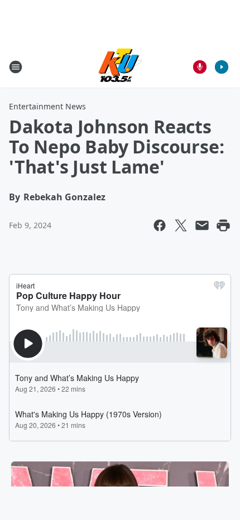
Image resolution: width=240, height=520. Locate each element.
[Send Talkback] (200, 67)
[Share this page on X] (181, 225)
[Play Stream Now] (221, 67)
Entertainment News (47, 106)
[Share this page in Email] (202, 225)
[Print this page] (223, 225)
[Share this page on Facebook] (159, 225)
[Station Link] (120, 67)
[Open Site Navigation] (15, 67)
